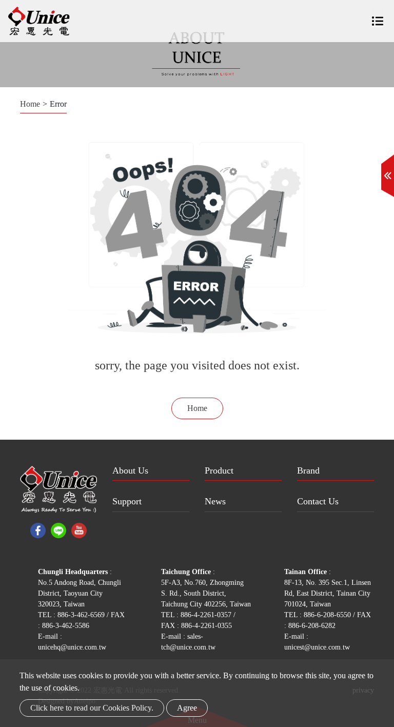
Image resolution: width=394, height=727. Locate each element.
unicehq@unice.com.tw (72, 647)
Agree (187, 707)
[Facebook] (38, 529)
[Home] (39, 21)
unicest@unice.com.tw (317, 647)
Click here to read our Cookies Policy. (91, 707)
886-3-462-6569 (82, 615)
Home (30, 104)
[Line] (58, 529)
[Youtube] (79, 529)
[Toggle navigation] (377, 17)
